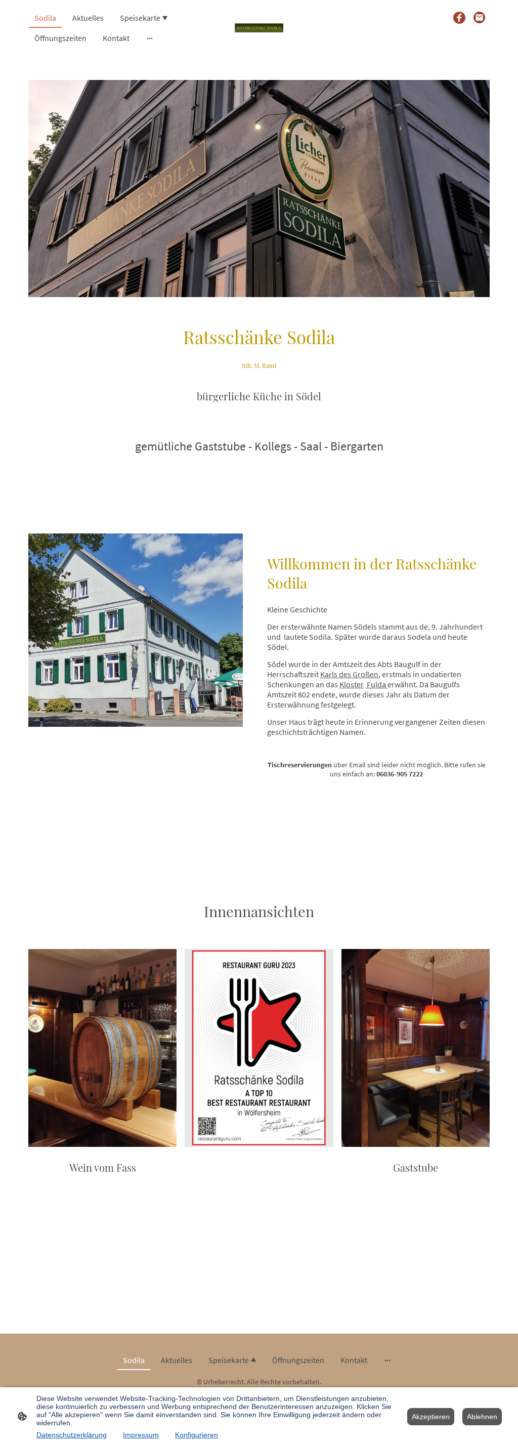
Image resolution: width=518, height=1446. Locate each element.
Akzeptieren (431, 1417)
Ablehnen (482, 1417)
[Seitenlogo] (259, 27)
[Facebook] (459, 18)
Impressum (141, 1435)
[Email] (479, 18)
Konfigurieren (196, 1435)
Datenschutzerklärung (71, 1435)
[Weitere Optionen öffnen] (150, 38)
